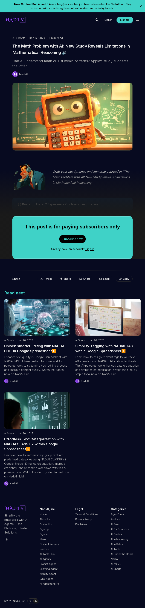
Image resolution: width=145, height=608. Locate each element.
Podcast (115, 519)
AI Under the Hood (122, 554)
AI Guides (116, 534)
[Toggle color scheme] (33, 601)
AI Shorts (18, 38)
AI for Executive (120, 529)
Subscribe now (72, 239)
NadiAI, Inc (19, 601)
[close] (141, 6)
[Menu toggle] (137, 20)
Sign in (89, 249)
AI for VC (116, 563)
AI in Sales (117, 544)
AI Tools (115, 549)
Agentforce (117, 514)
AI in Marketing (119, 539)
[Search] (97, 20)
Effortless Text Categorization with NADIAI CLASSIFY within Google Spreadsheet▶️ (34, 444)
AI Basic (115, 524)
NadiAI (114, 558)
